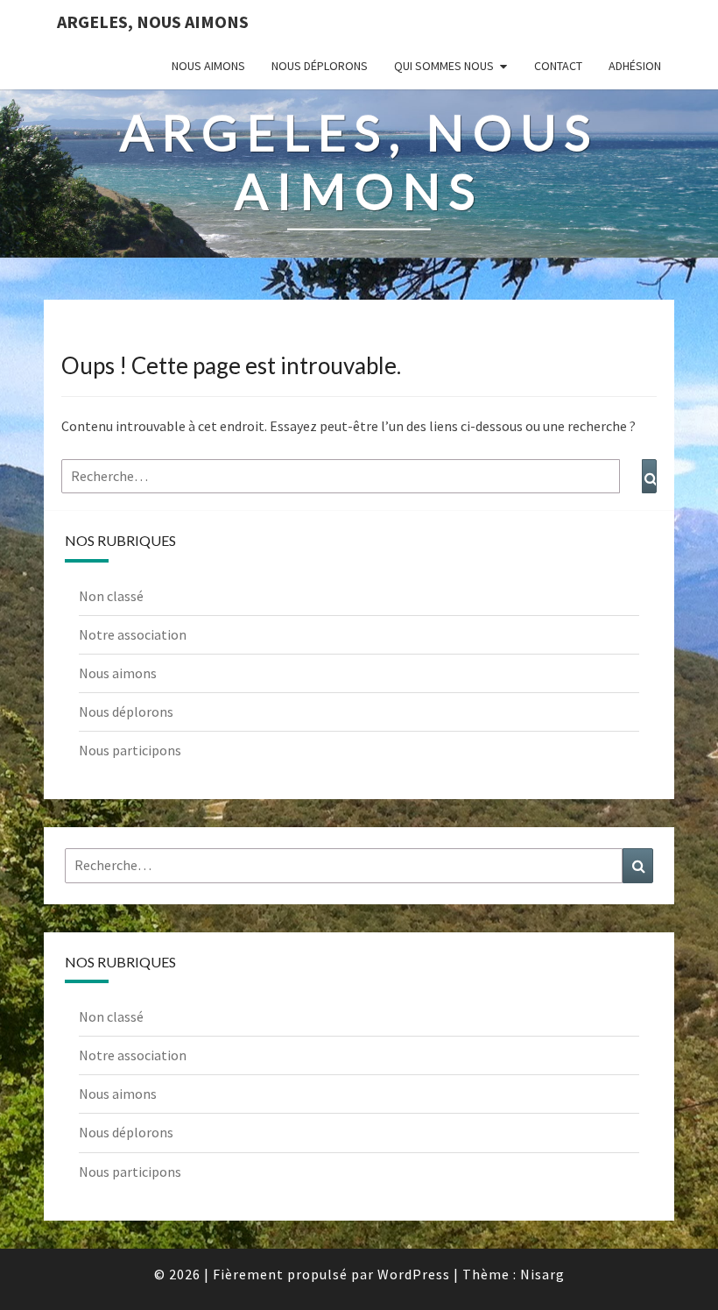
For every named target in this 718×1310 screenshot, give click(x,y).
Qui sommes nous (444, 66)
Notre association (133, 634)
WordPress (413, 1274)
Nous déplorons (319, 66)
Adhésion (635, 66)
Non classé (111, 596)
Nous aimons (208, 66)
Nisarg (542, 1274)
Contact (558, 66)
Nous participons (130, 750)
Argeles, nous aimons (153, 21)
